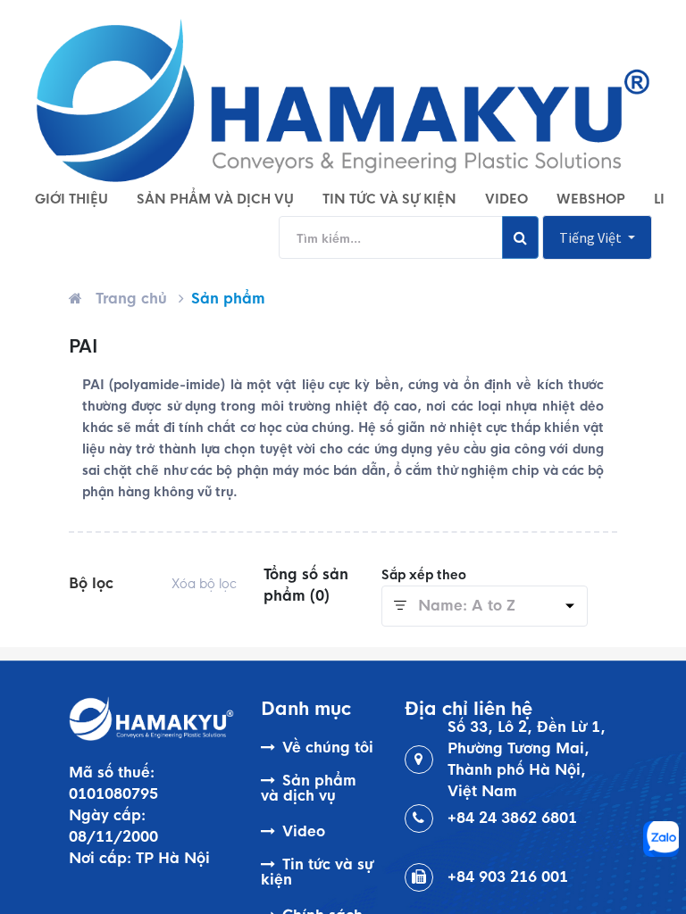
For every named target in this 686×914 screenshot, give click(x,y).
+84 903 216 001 (508, 877)
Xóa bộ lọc (204, 584)
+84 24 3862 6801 (512, 818)
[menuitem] (71, 199)
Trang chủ (131, 298)
